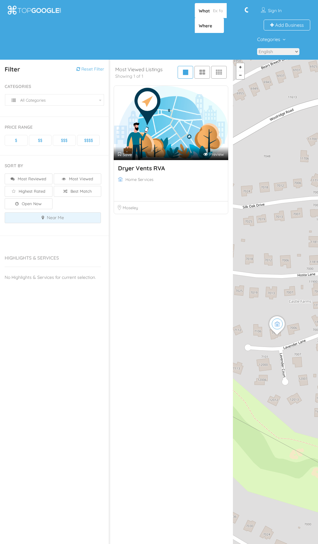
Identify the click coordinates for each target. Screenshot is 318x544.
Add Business (289, 25)
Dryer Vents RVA (141, 168)
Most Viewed (80, 178)
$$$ (64, 140)
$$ (40, 140)
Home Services (139, 179)
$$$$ (88, 140)
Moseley (130, 207)
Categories (268, 39)
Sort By (14, 165)
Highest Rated (31, 191)
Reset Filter (92, 69)
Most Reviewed (31, 178)
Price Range (19, 127)
